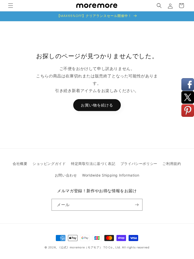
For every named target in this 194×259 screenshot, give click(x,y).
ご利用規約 (171, 163)
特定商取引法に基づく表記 (93, 163)
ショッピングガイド (49, 163)
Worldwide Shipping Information (110, 175)
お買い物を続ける (97, 105)
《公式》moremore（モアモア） (80, 247)
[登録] (136, 205)
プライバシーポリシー (138, 163)
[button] (10, 5)
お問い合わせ (66, 175)
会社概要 (20, 163)
